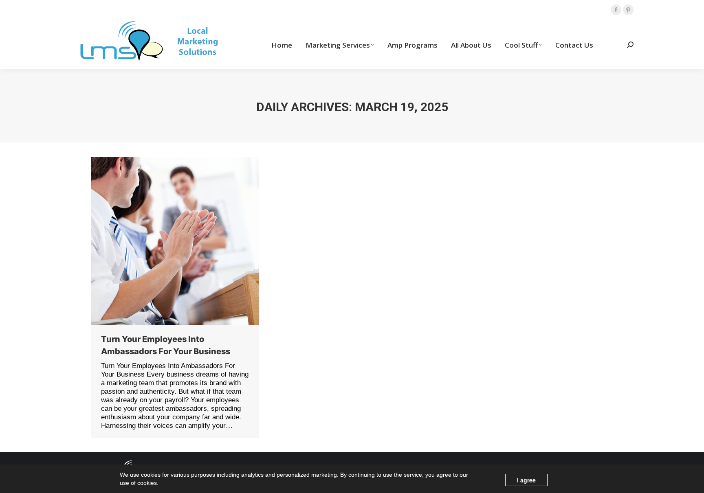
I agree (526, 480)
